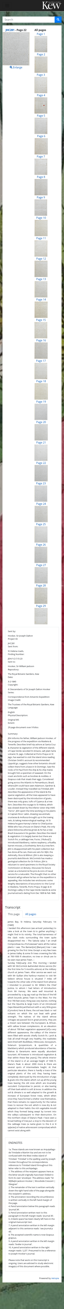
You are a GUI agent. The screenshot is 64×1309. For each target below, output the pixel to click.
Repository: (13, 669)
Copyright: (13, 684)
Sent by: (12, 631)
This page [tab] (14, 914)
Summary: (13, 733)
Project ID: (13, 638)
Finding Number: (16, 654)
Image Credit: (14, 699)
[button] (58, 19)
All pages (30, 914)
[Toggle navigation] (7, 5)
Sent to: (11, 661)
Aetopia (55, 1278)
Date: (10, 677)
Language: (13, 707)
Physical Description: (18, 715)
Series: (11, 692)
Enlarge (17, 67)
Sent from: (13, 646)
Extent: (11, 722)
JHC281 (10, 30)
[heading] (16, 30)
